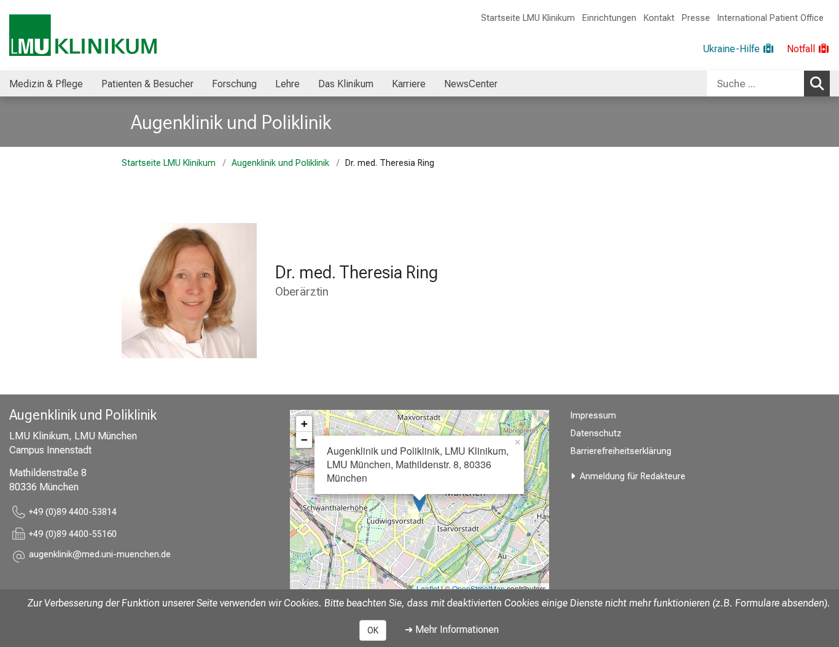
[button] (100, 556)
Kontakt (659, 18)
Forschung (234, 84)
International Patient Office (770, 18)
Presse (696, 18)
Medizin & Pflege (46, 84)
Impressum (593, 415)
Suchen (817, 83)
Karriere (409, 84)
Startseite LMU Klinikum (528, 18)
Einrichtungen (609, 18)
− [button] (304, 439)
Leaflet (427, 588)
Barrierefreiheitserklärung (621, 451)
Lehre (287, 84)
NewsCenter (471, 84)
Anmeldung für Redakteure (632, 476)
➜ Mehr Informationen (452, 629)
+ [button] (304, 423)
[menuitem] (46, 83)
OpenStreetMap (478, 588)
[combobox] (768, 83)
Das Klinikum (345, 84)
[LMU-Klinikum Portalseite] (83, 35)
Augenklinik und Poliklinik (231, 122)
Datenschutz (596, 433)
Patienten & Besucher (147, 84)
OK (372, 630)
